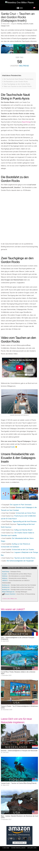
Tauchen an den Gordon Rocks (24, 558)
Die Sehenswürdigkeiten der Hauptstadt (20, 561)
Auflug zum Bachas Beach (23, 530)
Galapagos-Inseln (5, 25)
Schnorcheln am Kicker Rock (26, 513)
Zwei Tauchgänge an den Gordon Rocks (17, 84)
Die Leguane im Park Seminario (20, 504)
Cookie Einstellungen (18, 847)
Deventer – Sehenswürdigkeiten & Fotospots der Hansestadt (19, 750)
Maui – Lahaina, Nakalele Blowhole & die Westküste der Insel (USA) (19, 816)
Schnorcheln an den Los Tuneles (23, 549)
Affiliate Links (32, 847)
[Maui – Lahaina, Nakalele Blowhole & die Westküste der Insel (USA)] (19, 813)
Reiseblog (19, 23)
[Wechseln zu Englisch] (34, 7)
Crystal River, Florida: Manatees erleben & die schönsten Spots (18, 672)
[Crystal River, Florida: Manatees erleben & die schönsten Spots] (19, 669)
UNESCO (4, 580)
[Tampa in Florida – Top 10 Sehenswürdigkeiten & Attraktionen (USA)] (19, 703)
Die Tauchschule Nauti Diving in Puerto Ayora (18, 79)
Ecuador (31, 23)
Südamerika (26, 23)
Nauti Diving (26, 122)
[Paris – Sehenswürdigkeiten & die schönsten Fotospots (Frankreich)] (19, 634)
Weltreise (24, 66)
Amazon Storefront (10, 594)
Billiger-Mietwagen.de (8, 591)
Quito (13, 447)
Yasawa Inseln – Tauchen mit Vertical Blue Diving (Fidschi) (18, 783)
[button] (19, 8)
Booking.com (5, 585)
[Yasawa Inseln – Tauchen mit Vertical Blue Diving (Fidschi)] (19, 780)
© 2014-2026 (5, 847)
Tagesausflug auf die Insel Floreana (24, 521)
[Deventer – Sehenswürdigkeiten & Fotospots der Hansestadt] (19, 747)
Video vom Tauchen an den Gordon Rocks (18, 86)
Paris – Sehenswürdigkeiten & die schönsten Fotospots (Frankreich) (17, 638)
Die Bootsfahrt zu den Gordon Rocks (16, 81)
